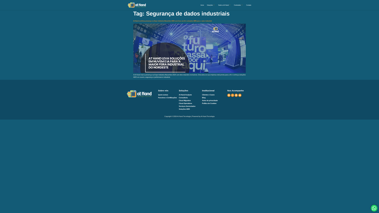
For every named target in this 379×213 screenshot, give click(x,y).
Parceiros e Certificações (167, 98)
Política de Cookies (209, 103)
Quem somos (163, 95)
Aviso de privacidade (210, 100)
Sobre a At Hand (223, 5)
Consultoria (183, 98)
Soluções (210, 5)
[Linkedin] (236, 95)
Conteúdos (237, 5)
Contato (248, 5)
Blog (204, 98)
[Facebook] (228, 95)
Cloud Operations (185, 103)
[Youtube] (239, 95)
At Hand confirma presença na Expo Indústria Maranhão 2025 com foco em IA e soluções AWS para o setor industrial (172, 21)
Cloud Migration (185, 100)
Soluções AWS (184, 109)
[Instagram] (232, 95)
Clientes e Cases (208, 95)
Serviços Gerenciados (187, 106)
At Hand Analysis (185, 95)
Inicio (202, 5)
